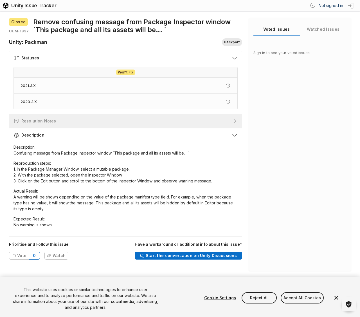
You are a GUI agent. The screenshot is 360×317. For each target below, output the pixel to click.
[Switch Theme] (312, 6)
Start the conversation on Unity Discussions (191, 255)
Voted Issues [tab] (276, 29)
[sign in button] (351, 5)
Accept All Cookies (302, 297)
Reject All (259, 297)
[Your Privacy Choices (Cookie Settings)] (349, 304)
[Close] (336, 298)
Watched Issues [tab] (323, 29)
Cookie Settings (220, 297)
